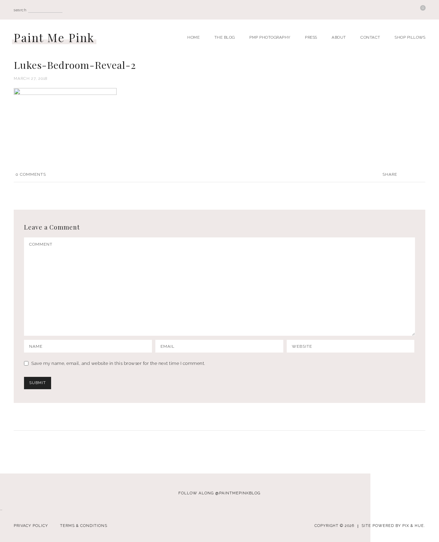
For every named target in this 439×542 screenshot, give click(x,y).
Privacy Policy (31, 525)
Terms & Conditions (83, 525)
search (20, 10)
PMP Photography (269, 37)
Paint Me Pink (54, 37)
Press (311, 37)
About (339, 37)
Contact (370, 37)
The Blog (224, 37)
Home (193, 37)
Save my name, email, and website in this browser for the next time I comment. (118, 363)
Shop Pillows (410, 37)
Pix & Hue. (413, 525)
